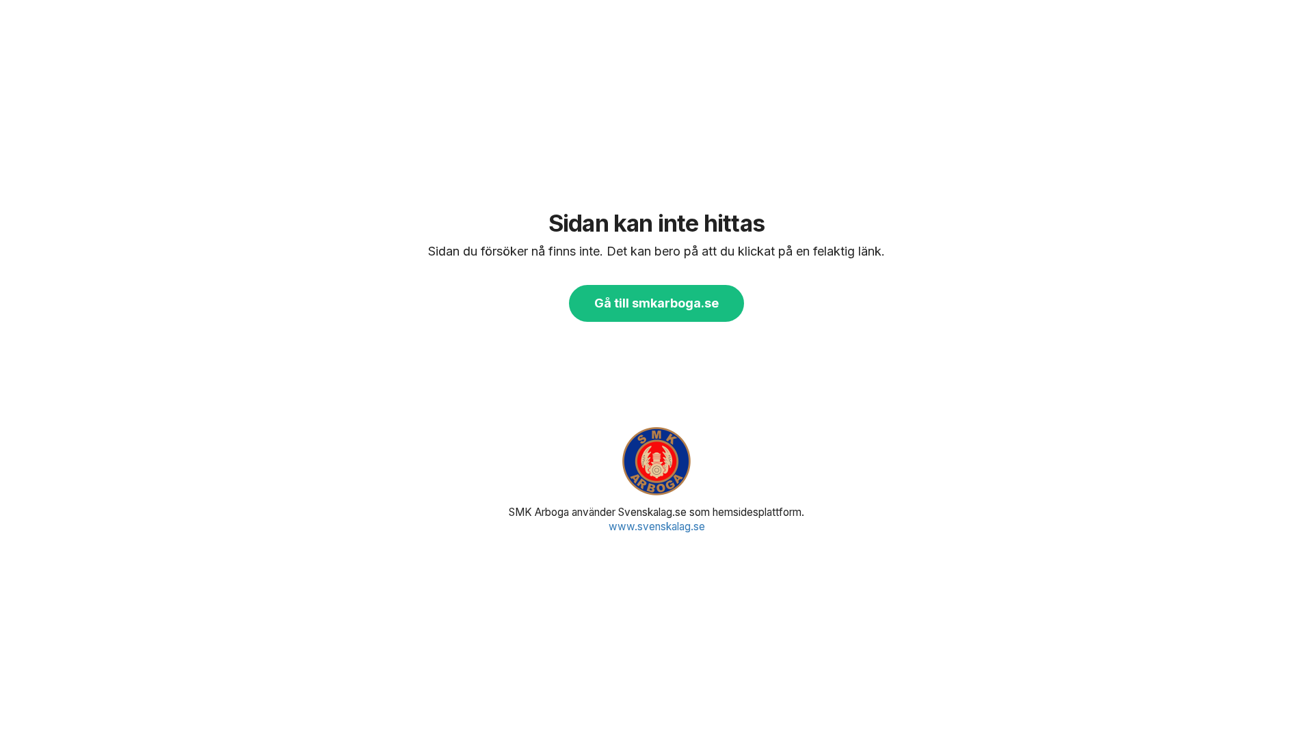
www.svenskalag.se (657, 526)
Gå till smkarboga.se (656, 303)
